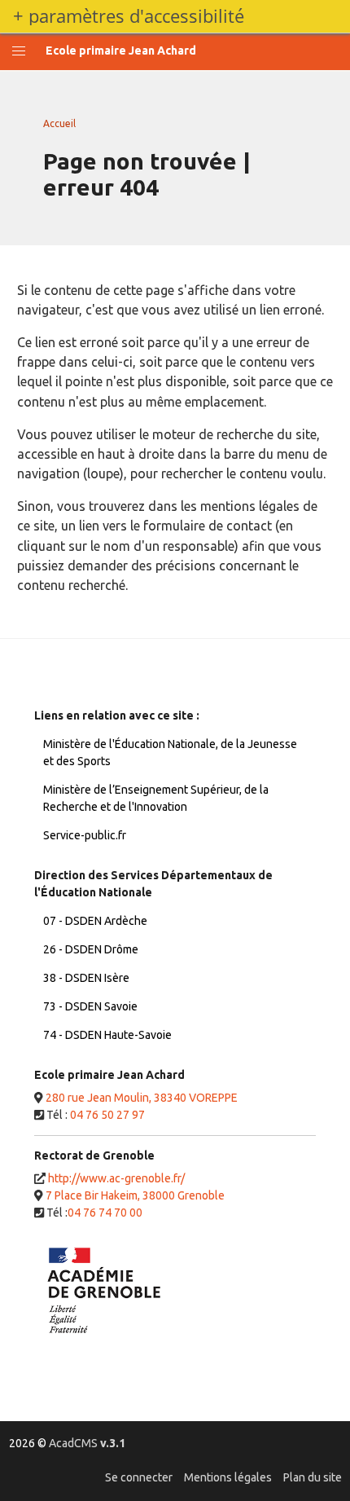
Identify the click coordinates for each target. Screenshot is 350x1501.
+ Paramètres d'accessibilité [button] (128, 16)
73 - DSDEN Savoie (90, 1006)
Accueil (59, 123)
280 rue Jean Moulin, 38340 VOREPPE (142, 1097)
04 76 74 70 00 (105, 1212)
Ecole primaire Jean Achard (121, 50)
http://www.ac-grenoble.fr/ (116, 1178)
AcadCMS (87, 1443)
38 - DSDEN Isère (86, 977)
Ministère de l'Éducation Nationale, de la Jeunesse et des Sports (170, 752)
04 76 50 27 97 (107, 1114)
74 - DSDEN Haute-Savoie (107, 1034)
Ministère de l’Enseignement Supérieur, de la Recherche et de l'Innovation (156, 798)
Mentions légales (228, 1477)
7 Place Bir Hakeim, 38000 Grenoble (135, 1195)
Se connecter (139, 1477)
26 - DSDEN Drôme (90, 949)
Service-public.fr (84, 835)
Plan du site (312, 1477)
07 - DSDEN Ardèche (95, 920)
